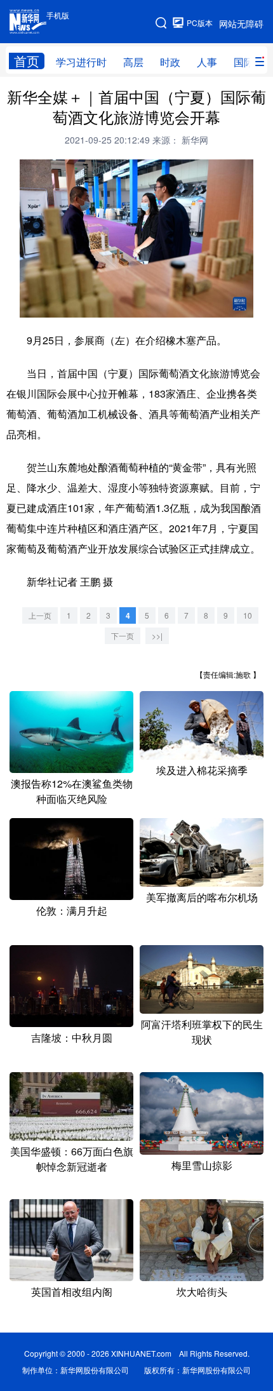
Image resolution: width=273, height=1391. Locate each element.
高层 (133, 62)
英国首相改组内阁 (71, 1291)
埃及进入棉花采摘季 (202, 770)
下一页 (122, 635)
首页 (26, 61)
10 (247, 615)
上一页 (40, 615)
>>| (157, 635)
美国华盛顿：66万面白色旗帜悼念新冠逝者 (71, 1159)
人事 (207, 62)
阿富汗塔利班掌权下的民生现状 (202, 1032)
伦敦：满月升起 (71, 910)
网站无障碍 (241, 23)
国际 (244, 62)
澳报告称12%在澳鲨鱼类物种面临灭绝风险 (72, 791)
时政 (170, 62)
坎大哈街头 (201, 1291)
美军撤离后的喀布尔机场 (202, 897)
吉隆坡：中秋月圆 (71, 1037)
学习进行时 (81, 62)
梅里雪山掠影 (201, 1165)
